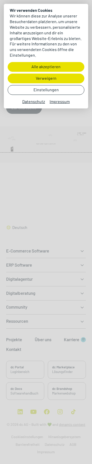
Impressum (60, 101)
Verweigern (46, 78)
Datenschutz (33, 101)
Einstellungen (46, 90)
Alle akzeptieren (46, 66)
